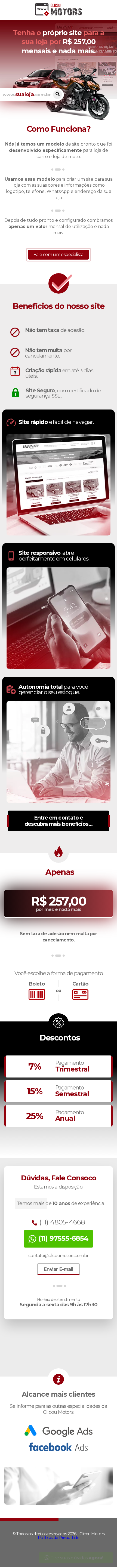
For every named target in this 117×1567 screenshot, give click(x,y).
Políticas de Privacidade (58, 1537)
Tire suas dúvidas (76, 1557)
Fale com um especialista (58, 254)
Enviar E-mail (58, 1269)
